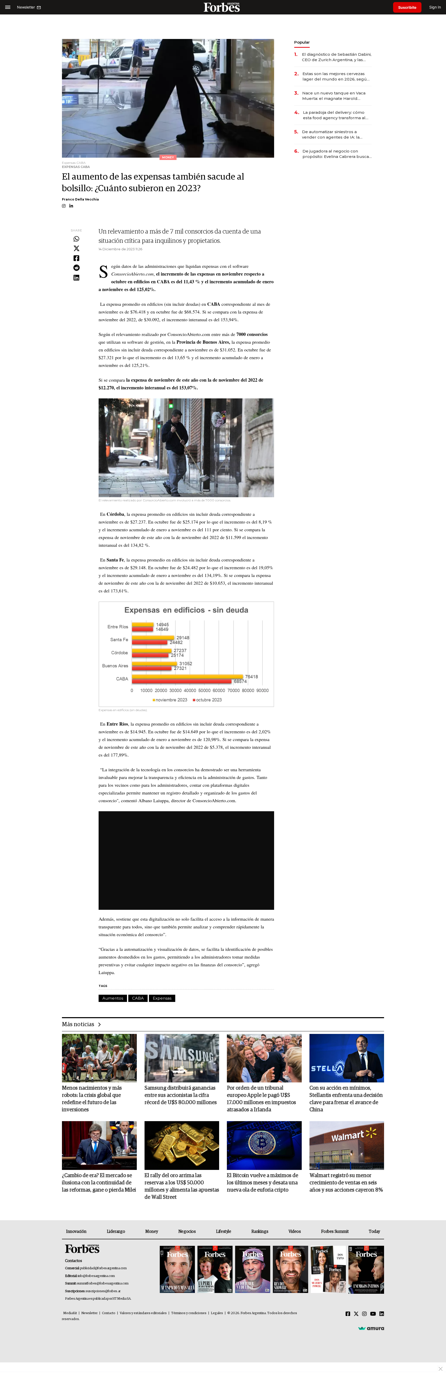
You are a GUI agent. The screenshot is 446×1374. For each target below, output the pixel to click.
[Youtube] (373, 1314)
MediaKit (70, 1313)
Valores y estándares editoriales (143, 1313)
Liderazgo (116, 1232)
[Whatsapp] (76, 239)
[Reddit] (76, 268)
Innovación (76, 1232)
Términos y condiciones (188, 1313)
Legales (217, 1313)
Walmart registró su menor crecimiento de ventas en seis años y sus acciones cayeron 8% (346, 1183)
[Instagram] (364, 1314)
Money (151, 1232)
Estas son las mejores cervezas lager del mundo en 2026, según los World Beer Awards (335, 76)
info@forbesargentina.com (96, 1276)
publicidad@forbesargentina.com (103, 1268)
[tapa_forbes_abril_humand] (215, 1269)
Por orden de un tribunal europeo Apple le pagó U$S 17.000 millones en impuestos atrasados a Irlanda (261, 1099)
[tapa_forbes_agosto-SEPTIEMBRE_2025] (365, 1269)
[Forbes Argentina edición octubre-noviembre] (328, 1269)
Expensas (162, 998)
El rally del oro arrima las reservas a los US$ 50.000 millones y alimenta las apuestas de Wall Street (182, 1186)
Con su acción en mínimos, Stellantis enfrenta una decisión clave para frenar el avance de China (346, 1099)
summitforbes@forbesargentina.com (103, 1283)
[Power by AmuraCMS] (371, 1328)
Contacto (108, 1313)
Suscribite (407, 7)
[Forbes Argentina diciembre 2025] (290, 1269)
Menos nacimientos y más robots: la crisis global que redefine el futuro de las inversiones (92, 1099)
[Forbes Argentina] (223, 7)
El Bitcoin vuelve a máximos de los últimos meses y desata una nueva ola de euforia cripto (262, 1183)
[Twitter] (76, 249)
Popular (302, 42)
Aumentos (112, 998)
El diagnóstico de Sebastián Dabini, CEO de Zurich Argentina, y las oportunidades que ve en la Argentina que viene (336, 57)
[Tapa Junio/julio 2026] (177, 1269)
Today (374, 1232)
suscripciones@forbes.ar (103, 1291)
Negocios (187, 1232)
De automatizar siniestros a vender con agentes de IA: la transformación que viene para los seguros (336, 134)
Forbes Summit (334, 1232)
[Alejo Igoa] (253, 1269)
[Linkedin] (76, 278)
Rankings (259, 1232)
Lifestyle (223, 1232)
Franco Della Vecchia (80, 199)
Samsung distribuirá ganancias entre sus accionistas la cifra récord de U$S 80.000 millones (181, 1095)
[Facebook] (76, 258)
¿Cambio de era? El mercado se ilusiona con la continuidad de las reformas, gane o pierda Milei (99, 1183)
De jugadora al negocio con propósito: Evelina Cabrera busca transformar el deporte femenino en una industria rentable (335, 154)
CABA (138, 998)
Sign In (435, 7)
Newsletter (89, 1313)
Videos (295, 1232)
